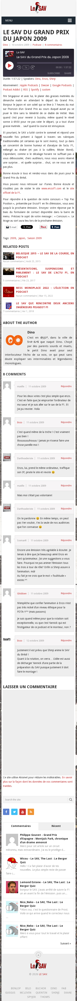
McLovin (25, 992)
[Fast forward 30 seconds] (33, 67)
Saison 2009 (34, 238)
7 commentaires (11, 311)
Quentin (41, 992)
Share (67, 73)
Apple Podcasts (29, 85)
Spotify (35, 89)
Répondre (66, 386)
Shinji (52, 78)
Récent (56, 825)
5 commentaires (11, 280)
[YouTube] (22, 812)
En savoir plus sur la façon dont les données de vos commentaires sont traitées (38, 781)
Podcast (37, 44)
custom (46, 89)
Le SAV (43, 974)
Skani (68, 992)
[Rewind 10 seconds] (19, 67)
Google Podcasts (62, 85)
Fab (63, 988)
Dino (5, 44)
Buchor (41, 988)
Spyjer (31, 996)
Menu (9, 20)
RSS (25, 89)
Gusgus (10, 992)
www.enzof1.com (51, 188)
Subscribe (53, 73)
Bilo (28, 988)
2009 (13, 238)
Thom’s (45, 996)
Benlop (16, 988)
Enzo (45, 78)
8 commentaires (53, 44)
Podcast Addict (11, 89)
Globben (22, 593)
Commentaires (21, 825)
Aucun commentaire (13, 261)
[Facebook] (6, 812)
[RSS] (31, 812)
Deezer (45, 85)
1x (26, 67)
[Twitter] (14, 812)
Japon (22, 238)
